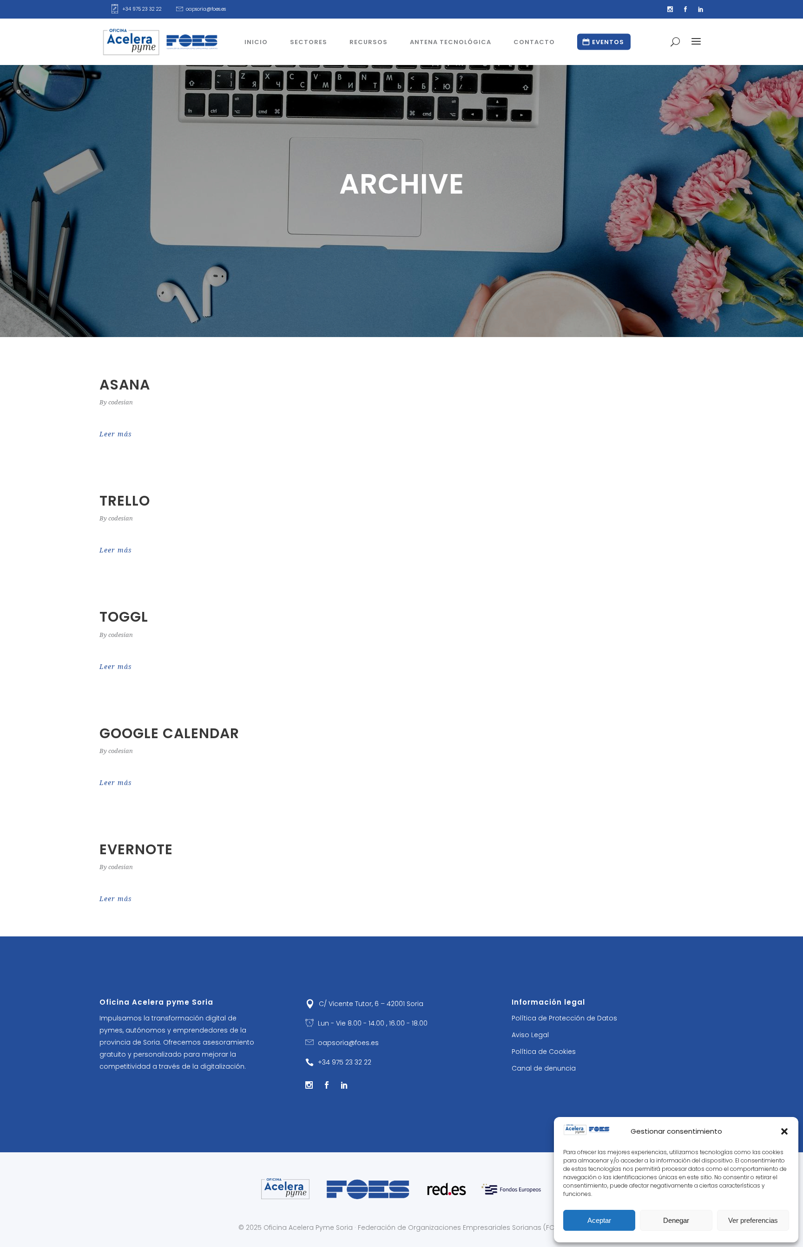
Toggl (123, 617)
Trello (124, 501)
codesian (120, 402)
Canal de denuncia (544, 1068)
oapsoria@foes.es (206, 9)
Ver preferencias (753, 1220)
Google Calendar (169, 733)
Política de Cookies (544, 1051)
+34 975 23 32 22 (142, 9)
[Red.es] (446, 1188)
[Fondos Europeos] (511, 1188)
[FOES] (368, 1188)
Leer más (115, 434)
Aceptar (599, 1220)
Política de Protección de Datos (564, 1018)
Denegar (676, 1220)
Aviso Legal (530, 1034)
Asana (124, 385)
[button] (784, 1131)
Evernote (136, 849)
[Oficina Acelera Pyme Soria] (285, 1188)
